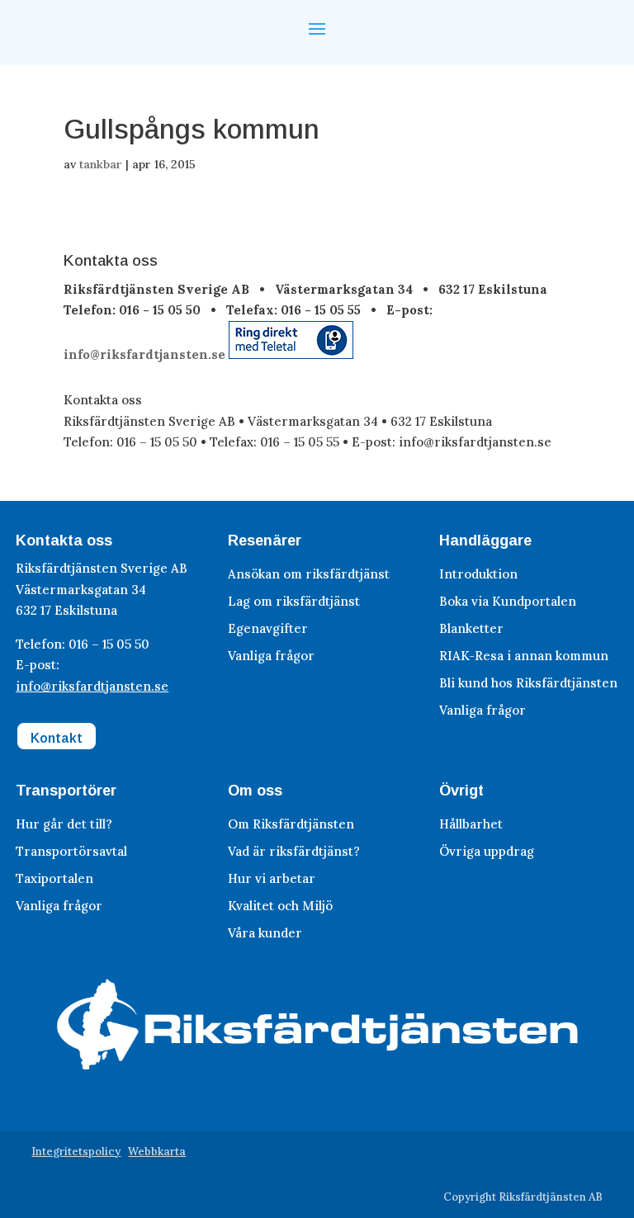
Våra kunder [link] (265, 933)
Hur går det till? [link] (64, 824)
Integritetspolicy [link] (76, 1152)
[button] (317, 27)
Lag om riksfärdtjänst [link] (294, 601)
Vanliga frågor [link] (271, 655)
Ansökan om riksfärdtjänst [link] (309, 574)
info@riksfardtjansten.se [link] (144, 354)
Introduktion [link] (478, 574)
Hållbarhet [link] (471, 824)
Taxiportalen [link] (54, 878)
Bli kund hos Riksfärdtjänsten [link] (528, 683)
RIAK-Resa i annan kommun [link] (523, 655)
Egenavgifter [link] (268, 628)
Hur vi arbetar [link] (271, 878)
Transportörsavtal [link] (71, 851)
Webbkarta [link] (157, 1152)
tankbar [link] (100, 164)
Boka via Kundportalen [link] (507, 601)
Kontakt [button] (57, 738)
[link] (291, 354)
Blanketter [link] (471, 628)
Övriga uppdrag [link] (486, 851)
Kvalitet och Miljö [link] (280, 906)
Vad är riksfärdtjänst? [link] (294, 851)
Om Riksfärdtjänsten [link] (291, 824)
